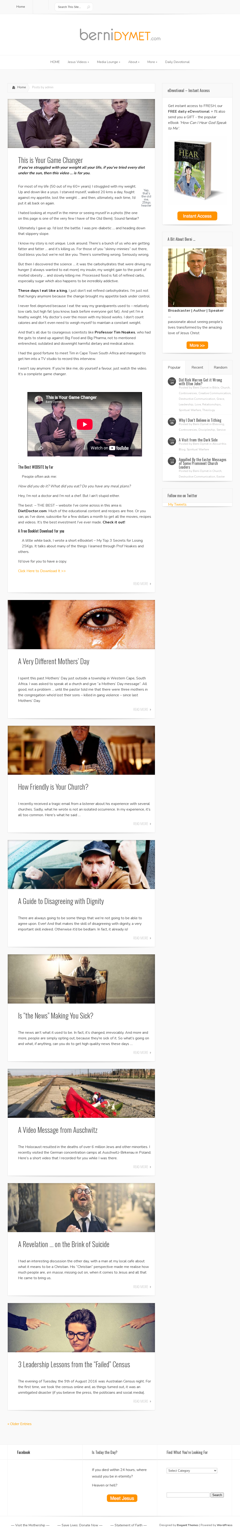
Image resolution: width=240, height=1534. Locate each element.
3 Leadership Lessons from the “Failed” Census (74, 1364)
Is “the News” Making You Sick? (56, 1015)
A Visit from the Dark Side (198, 440)
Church (225, 387)
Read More (140, 583)
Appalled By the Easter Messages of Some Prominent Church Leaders (202, 463)
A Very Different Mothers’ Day (53, 661)
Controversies (188, 393)
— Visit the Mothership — (30, 1525)
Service (221, 430)
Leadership (186, 404)
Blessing (218, 424)
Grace (220, 399)
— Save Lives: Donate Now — (79, 1525)
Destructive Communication (197, 399)
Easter (221, 476)
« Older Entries (20, 1424)
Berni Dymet (201, 387)
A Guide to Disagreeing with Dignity (61, 901)
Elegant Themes (188, 1525)
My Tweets (177, 504)
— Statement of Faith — (128, 1525)
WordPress (224, 1525)
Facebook (23, 1452)
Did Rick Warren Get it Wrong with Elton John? (200, 381)
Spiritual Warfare (190, 410)
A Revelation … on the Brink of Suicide (63, 1244)
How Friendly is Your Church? (53, 786)
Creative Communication (215, 393)
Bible (215, 387)
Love (198, 404)
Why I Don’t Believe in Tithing (200, 420)
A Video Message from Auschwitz (58, 1129)
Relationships (211, 404)
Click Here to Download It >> (42, 571)
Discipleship (207, 430)
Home (21, 87)
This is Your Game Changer (50, 160)
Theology (208, 410)
